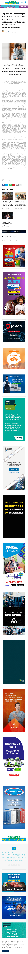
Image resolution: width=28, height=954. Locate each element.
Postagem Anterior (7, 241)
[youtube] (15, 865)
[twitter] (12, 865)
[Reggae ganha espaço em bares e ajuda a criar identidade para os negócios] (7, 215)
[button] (2, 2)
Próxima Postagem (21, 241)
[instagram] (19, 865)
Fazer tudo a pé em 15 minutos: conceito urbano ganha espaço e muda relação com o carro (7, 204)
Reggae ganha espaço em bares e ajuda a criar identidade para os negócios (7, 223)
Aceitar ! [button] (5, 951)
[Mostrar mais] (20, 185)
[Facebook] (3, 185)
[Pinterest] (13, 185)
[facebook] (9, 865)
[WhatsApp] (10, 185)
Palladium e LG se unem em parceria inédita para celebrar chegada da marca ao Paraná (20, 204)
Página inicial (5, 11)
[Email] (17, 185)
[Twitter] (6, 185)
